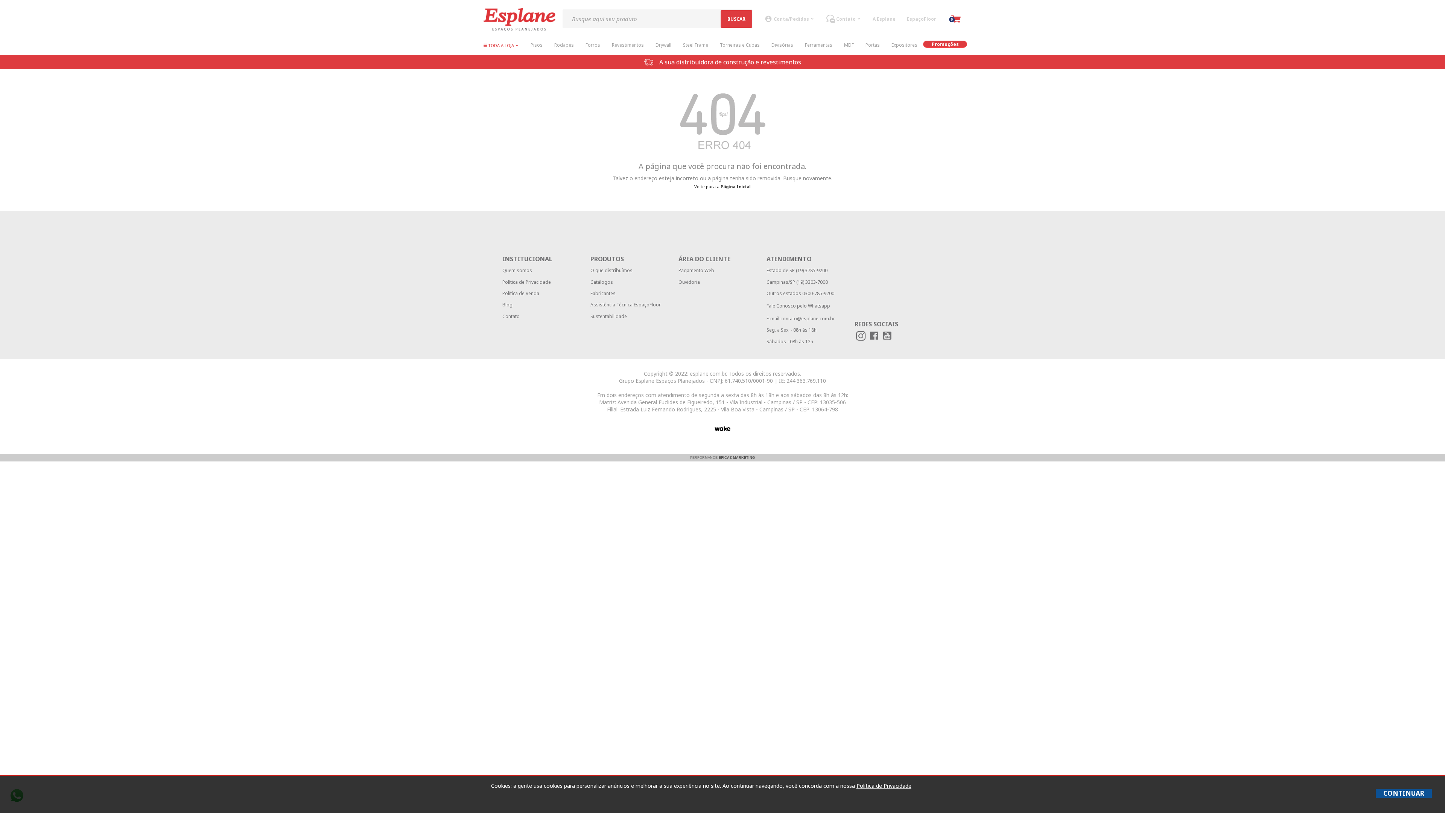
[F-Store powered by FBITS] (723, 428)
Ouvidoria (689, 282)
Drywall (663, 45)
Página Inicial (736, 186)
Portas (872, 45)
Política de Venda (520, 293)
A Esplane (884, 19)
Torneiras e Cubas (740, 45)
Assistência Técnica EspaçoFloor (625, 304)
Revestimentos (628, 45)
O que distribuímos (611, 270)
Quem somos (517, 270)
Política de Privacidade (526, 282)
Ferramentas (818, 45)
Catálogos (601, 282)
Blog (507, 304)
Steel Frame (695, 45)
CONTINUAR (1403, 793)
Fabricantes (603, 293)
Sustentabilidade (608, 316)
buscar (736, 19)
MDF (849, 45)
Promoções (945, 44)
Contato (511, 316)
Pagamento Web (696, 270)
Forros (593, 45)
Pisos (537, 45)
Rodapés (564, 45)
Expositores (904, 45)
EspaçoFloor (921, 19)
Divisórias (782, 45)
